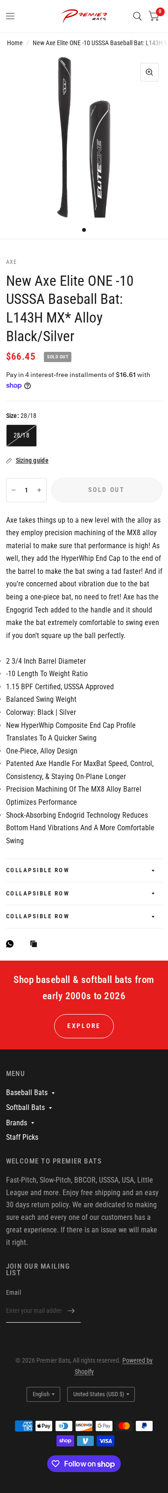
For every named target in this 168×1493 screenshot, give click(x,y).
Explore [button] (84, 1025)
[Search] (137, 16)
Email (13, 1292)
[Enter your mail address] (71, 1310)
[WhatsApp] (12, 944)
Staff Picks (22, 1137)
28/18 (21, 435)
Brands (16, 1122)
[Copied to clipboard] (36, 944)
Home (15, 43)
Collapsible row (38, 870)
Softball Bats (25, 1107)
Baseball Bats (27, 1092)
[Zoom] (149, 72)
